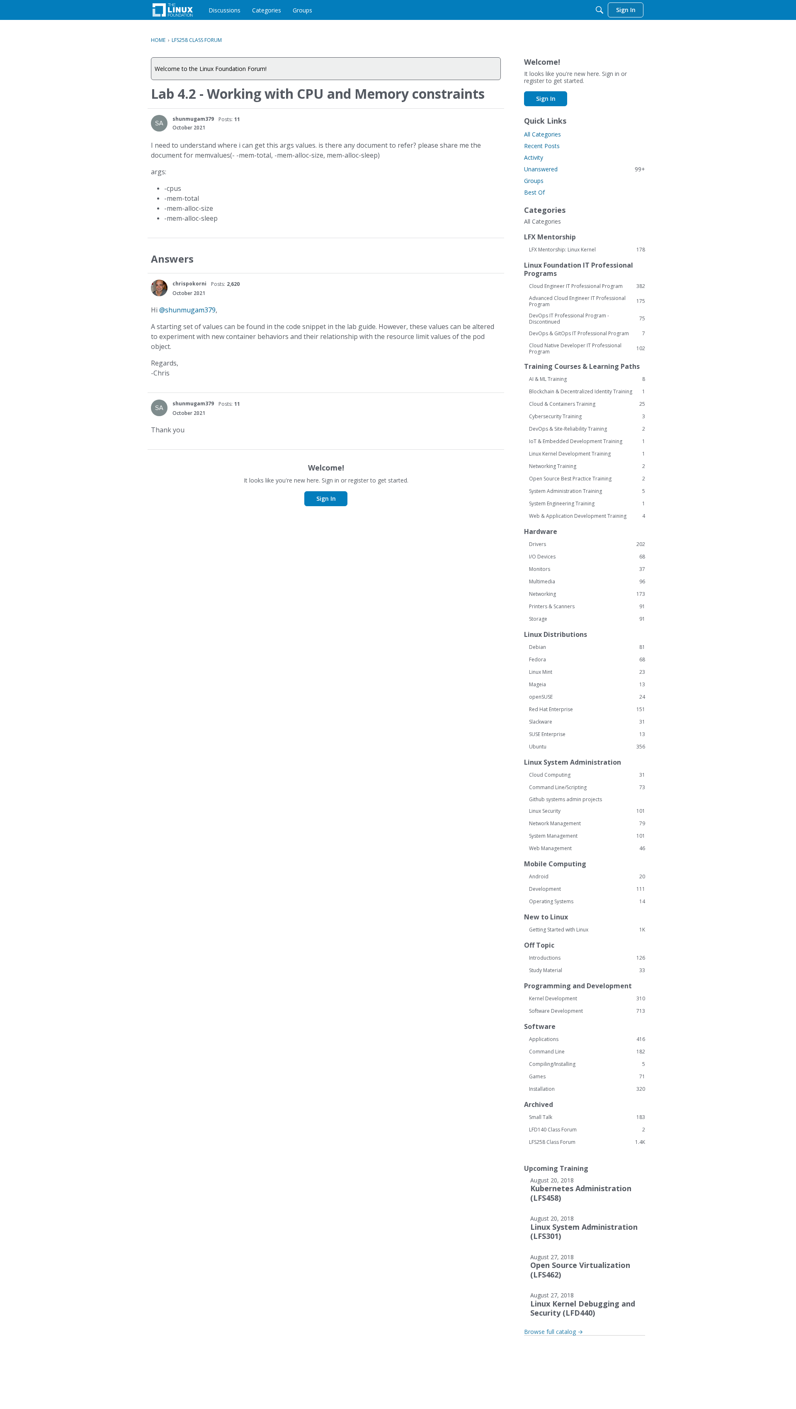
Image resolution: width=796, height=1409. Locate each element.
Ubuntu (587, 747)
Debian (587, 647)
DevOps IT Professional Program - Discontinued (587, 318)
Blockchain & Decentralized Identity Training (587, 391)
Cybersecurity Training (587, 416)
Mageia (587, 684)
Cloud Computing (587, 775)
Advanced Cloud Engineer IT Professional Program (587, 301)
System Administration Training (587, 491)
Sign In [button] (326, 498)
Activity (533, 157)
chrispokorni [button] (189, 283)
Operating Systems (587, 901)
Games (587, 1076)
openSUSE (587, 697)
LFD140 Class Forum (587, 1130)
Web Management (587, 848)
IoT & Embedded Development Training (587, 441)
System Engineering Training (587, 503)
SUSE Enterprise (587, 734)
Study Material (587, 970)
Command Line (587, 1052)
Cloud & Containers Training (587, 404)
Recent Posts (542, 146)
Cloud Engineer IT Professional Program (587, 286)
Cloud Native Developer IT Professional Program (587, 348)
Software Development (587, 1011)
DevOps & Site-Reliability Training (587, 429)
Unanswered (584, 169)
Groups (534, 181)
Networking (587, 594)
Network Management (587, 823)
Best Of (534, 192)
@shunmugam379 (187, 309)
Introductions (587, 958)
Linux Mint (587, 672)
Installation (587, 1089)
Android (587, 876)
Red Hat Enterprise (587, 709)
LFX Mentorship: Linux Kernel (587, 250)
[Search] (599, 9)
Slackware (587, 722)
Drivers (587, 544)
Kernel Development (587, 998)
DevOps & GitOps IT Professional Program (587, 333)
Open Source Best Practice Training (587, 479)
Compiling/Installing (587, 1064)
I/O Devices (587, 557)
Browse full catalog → (553, 1332)
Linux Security (587, 811)
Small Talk (587, 1117)
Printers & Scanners (587, 606)
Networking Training (587, 466)
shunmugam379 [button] (193, 118)
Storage (587, 619)
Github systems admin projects (565, 799)
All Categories (542, 134)
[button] (159, 123)
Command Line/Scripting (587, 787)
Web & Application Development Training (587, 516)
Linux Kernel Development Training (587, 454)
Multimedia (587, 581)
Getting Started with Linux (587, 930)
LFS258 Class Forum (587, 1142)
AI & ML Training (587, 379)
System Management (587, 836)
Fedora (587, 659)
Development (587, 889)
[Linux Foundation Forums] (173, 10)
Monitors (587, 569)
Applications (587, 1039)
